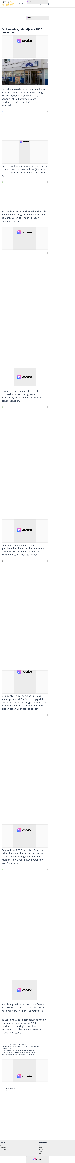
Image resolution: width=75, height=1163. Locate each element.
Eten (40, 1147)
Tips (40, 1151)
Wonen (41, 1145)
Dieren (41, 1149)
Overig (41, 1153)
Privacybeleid (4, 1147)
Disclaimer (3, 1149)
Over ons (2, 1145)
